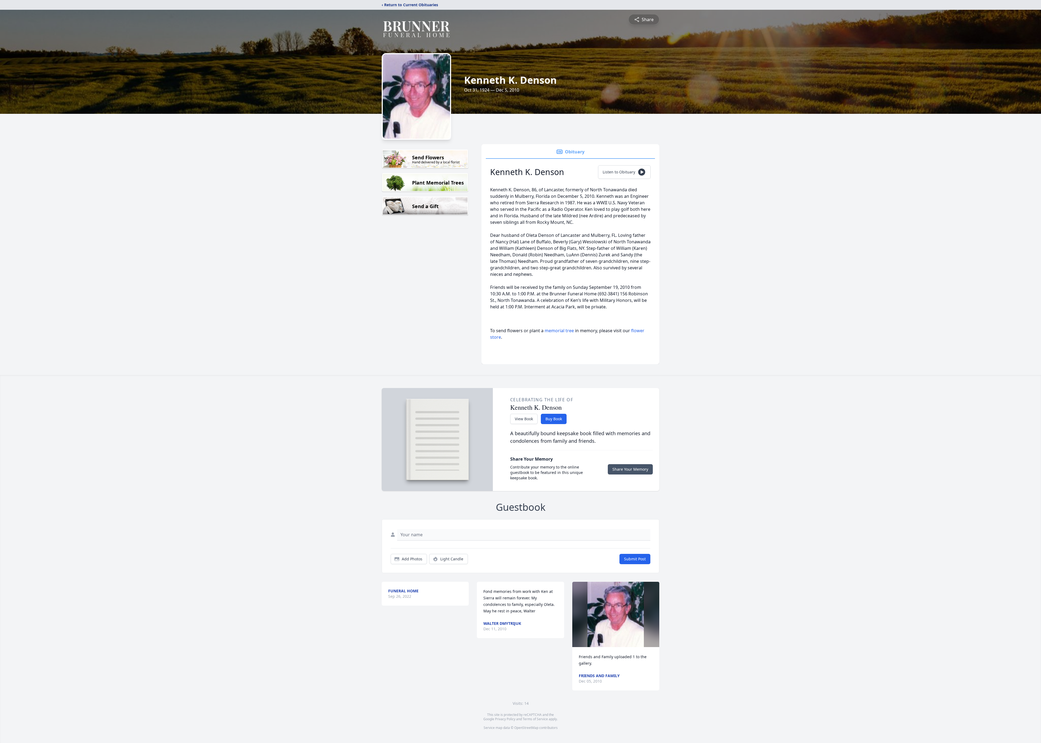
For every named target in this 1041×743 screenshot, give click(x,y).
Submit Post (635, 558)
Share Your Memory (630, 469)
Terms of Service (535, 719)
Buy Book (553, 418)
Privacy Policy (505, 719)
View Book (524, 418)
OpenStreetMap (526, 727)
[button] (615, 614)
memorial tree (559, 331)
